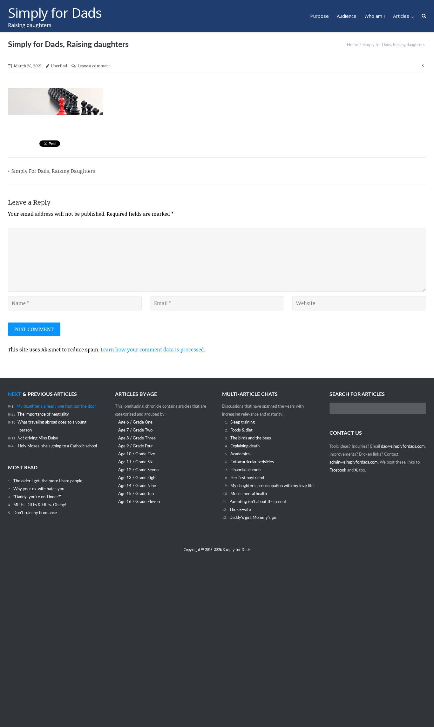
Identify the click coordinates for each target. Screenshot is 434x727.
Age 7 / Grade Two (135, 430)
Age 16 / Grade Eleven (139, 501)
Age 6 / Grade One (135, 422)
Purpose (319, 16)
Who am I (374, 16)
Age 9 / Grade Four (135, 446)
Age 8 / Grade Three (137, 438)
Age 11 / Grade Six (135, 462)
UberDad (59, 66)
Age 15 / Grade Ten (136, 494)
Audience (346, 16)
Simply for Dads (236, 549)
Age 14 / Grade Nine (137, 486)
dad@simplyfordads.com (403, 446)
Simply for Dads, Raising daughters (53, 170)
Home (352, 45)
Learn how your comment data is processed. (153, 349)
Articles (401, 16)
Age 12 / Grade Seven (138, 470)
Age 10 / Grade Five (136, 454)
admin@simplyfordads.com (353, 462)
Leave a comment (94, 66)
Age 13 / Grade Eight (137, 478)
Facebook (338, 470)
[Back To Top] (418, 711)
